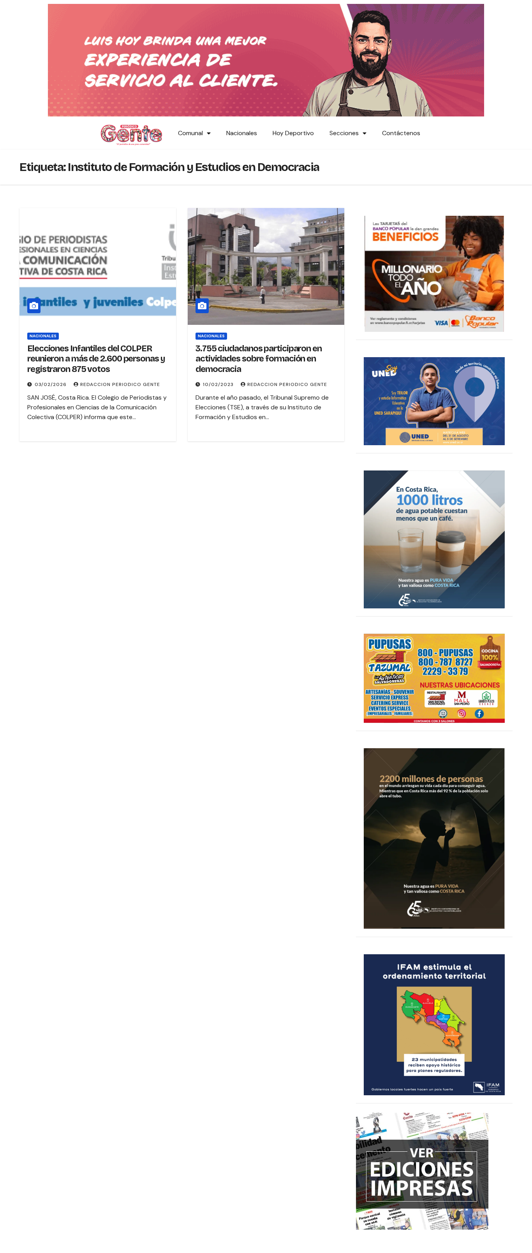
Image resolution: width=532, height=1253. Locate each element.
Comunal (190, 133)
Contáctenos (401, 133)
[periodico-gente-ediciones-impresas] (422, 1171)
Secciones (344, 133)
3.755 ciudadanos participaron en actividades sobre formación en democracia (259, 359)
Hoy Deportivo (293, 133)
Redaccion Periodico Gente (120, 384)
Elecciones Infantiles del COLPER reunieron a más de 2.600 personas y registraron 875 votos (96, 359)
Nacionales (241, 133)
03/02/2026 (51, 384)
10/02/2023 (219, 384)
